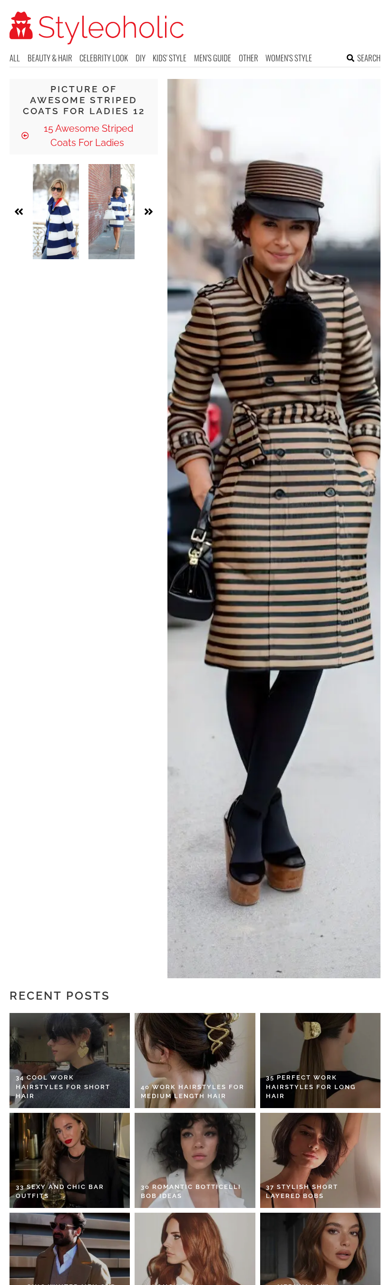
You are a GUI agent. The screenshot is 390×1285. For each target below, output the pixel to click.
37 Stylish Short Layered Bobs (302, 1191)
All (15, 58)
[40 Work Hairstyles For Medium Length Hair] (195, 1060)
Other (248, 58)
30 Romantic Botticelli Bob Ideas (191, 1191)
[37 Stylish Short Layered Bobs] (320, 1160)
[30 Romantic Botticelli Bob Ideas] (195, 1160)
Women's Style (288, 58)
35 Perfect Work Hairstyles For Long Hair (311, 1087)
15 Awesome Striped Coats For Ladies (87, 135)
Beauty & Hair (50, 58)
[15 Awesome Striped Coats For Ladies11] (56, 211)
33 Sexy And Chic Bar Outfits (60, 1191)
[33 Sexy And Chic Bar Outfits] (70, 1160)
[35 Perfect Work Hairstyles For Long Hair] (320, 1060)
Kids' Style (169, 58)
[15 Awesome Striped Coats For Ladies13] (111, 211)
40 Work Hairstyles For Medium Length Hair (192, 1091)
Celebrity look (103, 58)
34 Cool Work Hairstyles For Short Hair (63, 1087)
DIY (141, 58)
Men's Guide (212, 58)
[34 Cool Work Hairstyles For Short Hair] (70, 1060)
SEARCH (368, 58)
